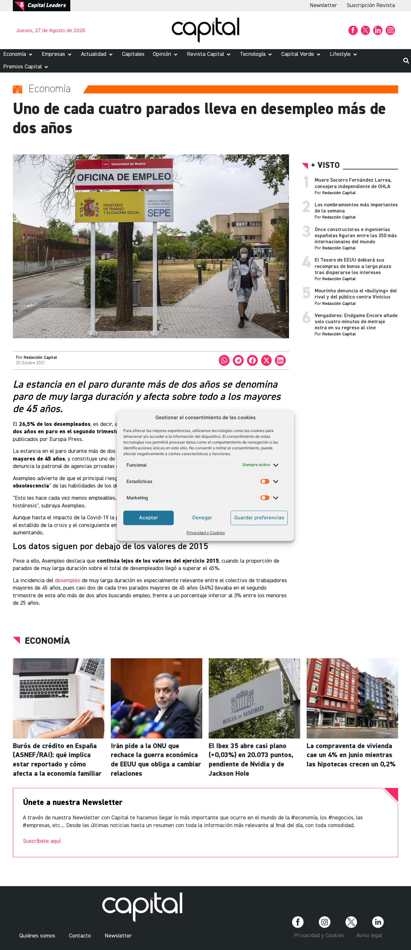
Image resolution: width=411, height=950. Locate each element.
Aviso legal (369, 935)
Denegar (202, 517)
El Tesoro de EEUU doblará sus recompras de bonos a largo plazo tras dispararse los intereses (353, 266)
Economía (47, 641)
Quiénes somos (37, 936)
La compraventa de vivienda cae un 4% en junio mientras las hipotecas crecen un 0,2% (351, 755)
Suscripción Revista (371, 5)
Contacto (80, 936)
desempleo (67, 580)
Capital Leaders (46, 5)
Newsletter (323, 5)
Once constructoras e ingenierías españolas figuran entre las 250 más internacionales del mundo (356, 236)
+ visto (325, 166)
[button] (18, 54)
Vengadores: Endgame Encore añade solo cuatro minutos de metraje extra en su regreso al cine (356, 322)
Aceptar (148, 517)
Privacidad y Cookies (206, 532)
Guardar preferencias (259, 517)
